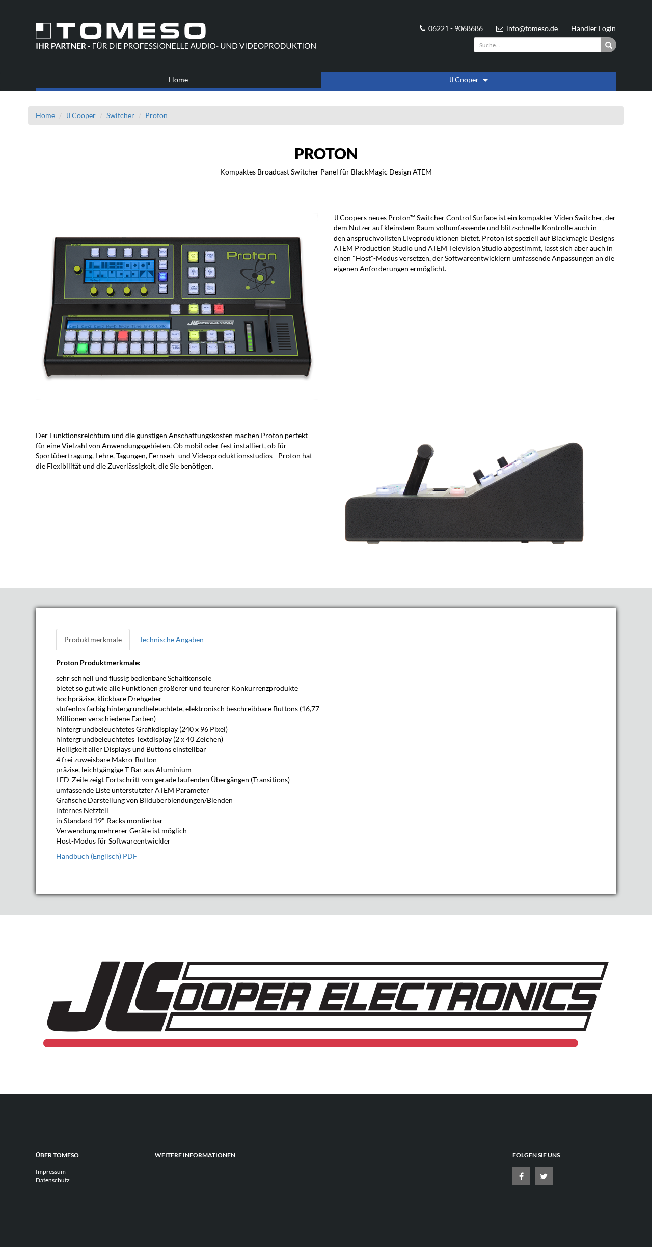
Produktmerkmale (93, 639)
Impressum (51, 1171)
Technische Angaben (171, 639)
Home (178, 79)
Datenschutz (53, 1180)
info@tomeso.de (532, 28)
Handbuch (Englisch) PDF (96, 856)
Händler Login (593, 28)
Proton (156, 115)
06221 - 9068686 (455, 28)
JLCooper (464, 79)
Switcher (120, 115)
